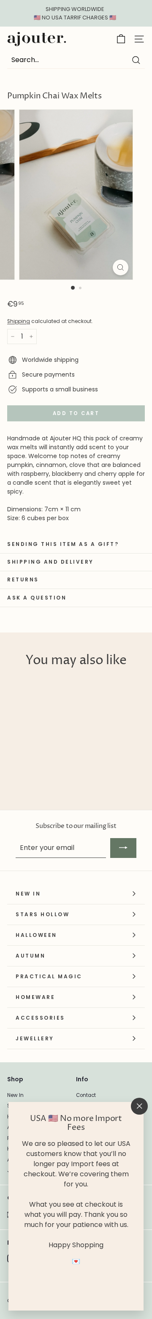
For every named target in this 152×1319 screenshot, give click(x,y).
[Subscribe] (123, 848)
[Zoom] (120, 267)
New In (15, 1095)
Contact (86, 1095)
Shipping (18, 321)
